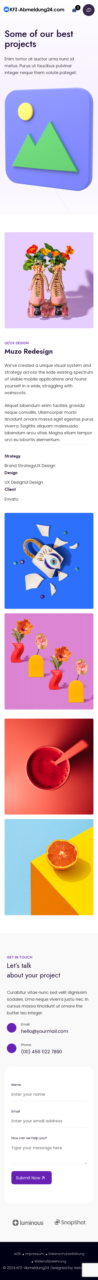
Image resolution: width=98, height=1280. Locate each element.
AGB (17, 1254)
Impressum (34, 1254)
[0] (74, 10)
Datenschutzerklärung (66, 1254)
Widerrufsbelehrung (50, 1261)
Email (15, 1111)
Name (16, 1084)
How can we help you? (29, 1138)
